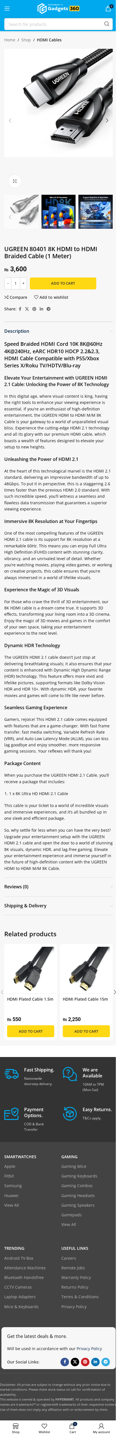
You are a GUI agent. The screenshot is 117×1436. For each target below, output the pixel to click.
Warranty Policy (76, 1277)
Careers (68, 1258)
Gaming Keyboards (79, 1176)
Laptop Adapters (20, 1296)
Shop (26, 40)
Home (9, 40)
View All (11, 1205)
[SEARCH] (107, 24)
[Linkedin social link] (41, 309)
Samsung (13, 1185)
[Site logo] (58, 8)
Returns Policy (74, 1287)
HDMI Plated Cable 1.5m (30, 999)
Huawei (11, 1195)
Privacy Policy (74, 1306)
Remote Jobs (73, 1267)
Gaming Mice (73, 1166)
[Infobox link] (29, 1076)
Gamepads (71, 1214)
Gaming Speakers (78, 1205)
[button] (10, 120)
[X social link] (27, 309)
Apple (9, 1166)
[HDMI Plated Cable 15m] (86, 970)
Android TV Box (18, 1258)
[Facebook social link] (19, 309)
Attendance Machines (25, 1267)
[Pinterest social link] (34, 309)
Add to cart (63, 283)
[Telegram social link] (48, 309)
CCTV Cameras (18, 1287)
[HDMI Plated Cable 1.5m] (30, 970)
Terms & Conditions (80, 1296)
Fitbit (9, 1176)
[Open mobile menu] (7, 8)
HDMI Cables (49, 40)
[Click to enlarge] (15, 181)
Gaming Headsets (78, 1195)
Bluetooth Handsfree (24, 1277)
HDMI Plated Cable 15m (85, 999)
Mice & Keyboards (21, 1306)
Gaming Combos (77, 1185)
